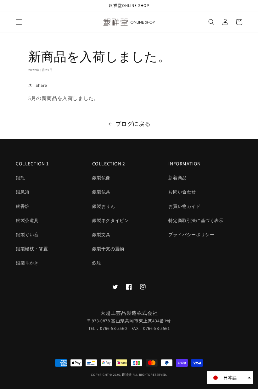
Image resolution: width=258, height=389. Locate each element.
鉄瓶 (96, 263)
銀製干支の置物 (108, 249)
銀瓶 (20, 178)
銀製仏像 (101, 178)
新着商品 (177, 178)
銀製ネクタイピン (110, 220)
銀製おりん (103, 206)
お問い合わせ (182, 192)
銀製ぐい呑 (27, 234)
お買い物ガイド (184, 206)
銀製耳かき (27, 263)
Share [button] (41, 85)
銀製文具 (101, 234)
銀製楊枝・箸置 (32, 249)
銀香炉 (23, 206)
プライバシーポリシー (191, 234)
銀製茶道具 (27, 220)
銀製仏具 (101, 192)
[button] (19, 22)
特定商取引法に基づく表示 (195, 220)
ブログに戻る (133, 123)
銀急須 (23, 192)
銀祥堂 (127, 375)
